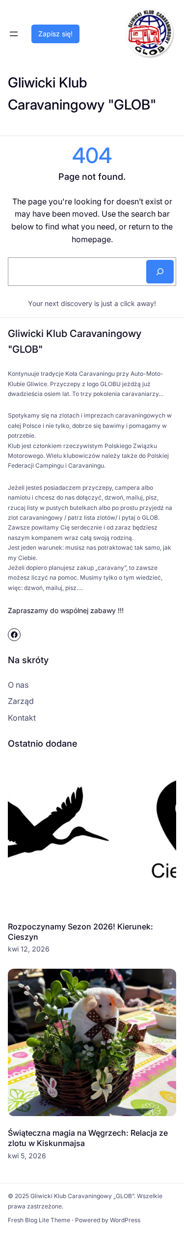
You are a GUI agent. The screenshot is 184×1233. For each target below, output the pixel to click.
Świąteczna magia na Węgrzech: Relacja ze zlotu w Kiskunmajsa (88, 1138)
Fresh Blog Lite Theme (39, 1220)
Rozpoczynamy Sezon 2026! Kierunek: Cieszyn (80, 932)
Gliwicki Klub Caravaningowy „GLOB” (82, 1196)
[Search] (160, 271)
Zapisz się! (55, 33)
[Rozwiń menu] (14, 34)
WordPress (125, 1220)
